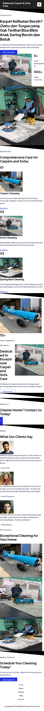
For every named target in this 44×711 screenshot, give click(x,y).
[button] (22, 421)
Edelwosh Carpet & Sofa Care (16, 4)
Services (21, 692)
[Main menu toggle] (39, 4)
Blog (21, 696)
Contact (21, 699)
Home (21, 685)
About (21, 688)
